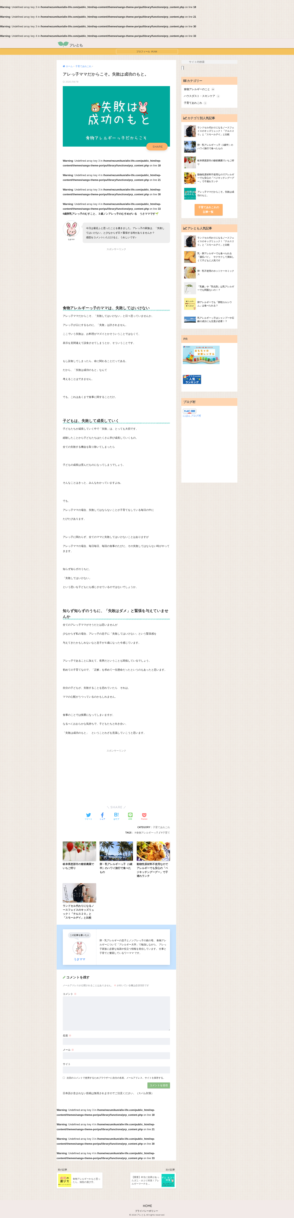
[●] (147, 51)
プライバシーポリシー (146, 1211)
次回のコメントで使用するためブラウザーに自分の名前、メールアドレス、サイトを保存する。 (116, 1077)
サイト (67, 1064)
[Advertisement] (116, 274)
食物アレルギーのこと (199, 89)
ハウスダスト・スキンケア (201, 96)
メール (68, 1049)
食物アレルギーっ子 (147, 832)
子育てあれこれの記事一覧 (208, 210)
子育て (166, 832)
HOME (147, 1206)
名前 (67, 1035)
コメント (70, 994)
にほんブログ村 (192, 415)
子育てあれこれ (161, 827)
